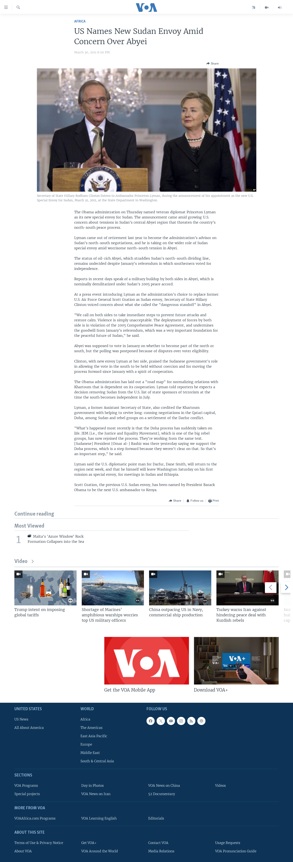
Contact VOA (158, 843)
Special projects (27, 794)
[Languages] (253, 7)
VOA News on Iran (95, 794)
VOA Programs (26, 786)
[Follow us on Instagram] (181, 721)
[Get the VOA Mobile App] (146, 660)
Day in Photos (92, 786)
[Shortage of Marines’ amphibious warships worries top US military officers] (113, 587)
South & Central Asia (97, 761)
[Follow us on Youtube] (171, 721)
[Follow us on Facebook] (150, 721)
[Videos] (266, 7)
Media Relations (161, 851)
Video (20, 561)
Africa (80, 21)
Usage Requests (227, 843)
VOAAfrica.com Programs (35, 818)
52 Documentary (161, 794)
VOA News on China (164, 786)
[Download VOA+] (236, 660)
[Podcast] (201, 721)
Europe (86, 744)
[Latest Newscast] (279, 7)
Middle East (90, 753)
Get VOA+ (89, 843)
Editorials (156, 818)
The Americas (91, 727)
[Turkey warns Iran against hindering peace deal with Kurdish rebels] (247, 587)
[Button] (212, 63)
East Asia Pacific (93, 736)
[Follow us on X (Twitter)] (161, 721)
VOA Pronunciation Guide (235, 851)
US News (21, 719)
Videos (220, 786)
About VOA (23, 851)
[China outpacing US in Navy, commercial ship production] (180, 587)
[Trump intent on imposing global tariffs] (45, 587)
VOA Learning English (99, 818)
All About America (29, 727)
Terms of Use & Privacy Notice (38, 843)
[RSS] (191, 721)
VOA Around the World (99, 851)
